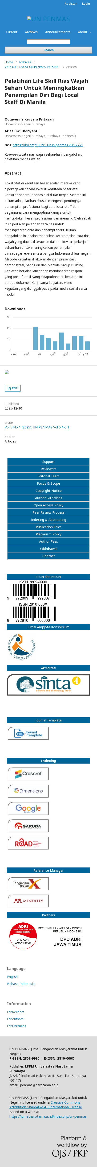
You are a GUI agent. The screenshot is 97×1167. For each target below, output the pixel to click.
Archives (31, 32)
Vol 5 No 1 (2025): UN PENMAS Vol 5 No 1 (33, 67)
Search (49, 50)
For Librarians (16, 1026)
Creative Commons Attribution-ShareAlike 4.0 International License (45, 1104)
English (12, 976)
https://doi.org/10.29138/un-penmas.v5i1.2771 (48, 145)
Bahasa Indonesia (21, 983)
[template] (48, 733)
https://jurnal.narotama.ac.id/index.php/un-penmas (48, 1116)
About (83, 32)
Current (11, 32)
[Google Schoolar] (28, 814)
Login (86, 3)
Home (9, 62)
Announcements (57, 32)
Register (71, 3)
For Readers (15, 1012)
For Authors (15, 1019)
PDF (14, 388)
